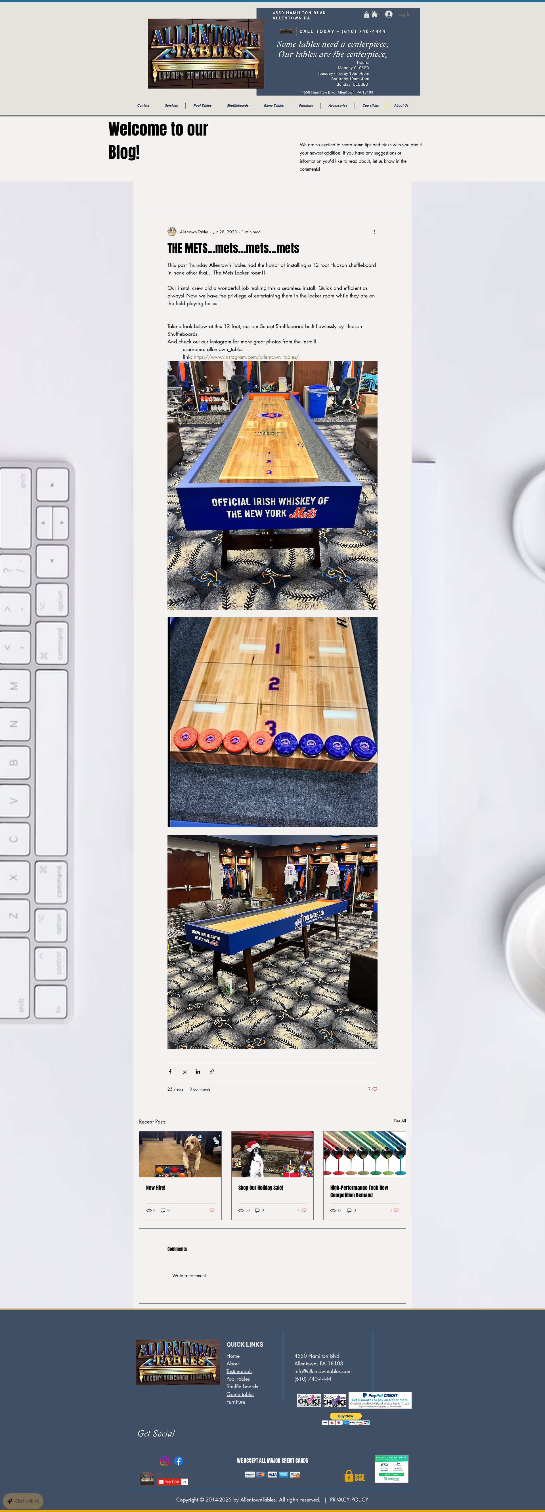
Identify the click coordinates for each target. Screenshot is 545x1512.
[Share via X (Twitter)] (184, 1071)
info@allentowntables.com (323, 1371)
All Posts (148, 192)
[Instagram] (165, 1461)
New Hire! (155, 1188)
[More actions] (374, 231)
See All (400, 1121)
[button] (366, 14)
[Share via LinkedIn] (198, 1071)
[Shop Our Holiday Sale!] (273, 1154)
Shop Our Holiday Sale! (260, 1188)
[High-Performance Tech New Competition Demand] (365, 1154)
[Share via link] (212, 1071)
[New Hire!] (180, 1154)
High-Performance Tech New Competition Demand (359, 1191)
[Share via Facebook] (170, 1071)
